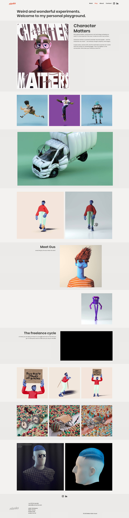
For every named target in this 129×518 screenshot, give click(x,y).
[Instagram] (114, 3)
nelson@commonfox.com (35, 505)
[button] (110, 396)
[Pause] (19, 184)
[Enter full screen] (111, 184)
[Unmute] (21, 184)
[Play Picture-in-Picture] (109, 184)
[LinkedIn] (117, 3)
